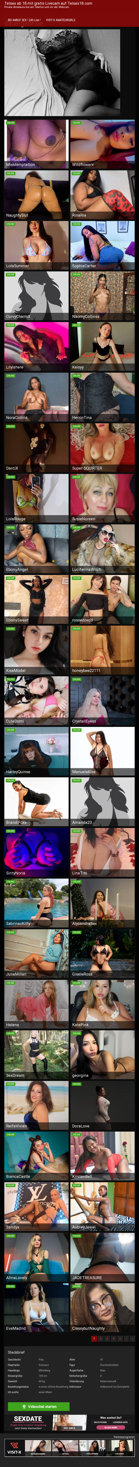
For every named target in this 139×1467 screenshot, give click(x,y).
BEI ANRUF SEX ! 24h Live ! (24, 20)
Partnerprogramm (124, 1437)
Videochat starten (41, 1406)
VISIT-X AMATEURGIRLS (60, 20)
